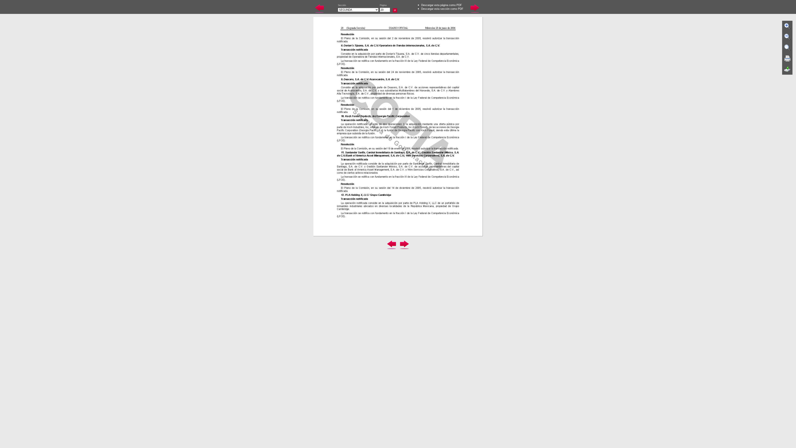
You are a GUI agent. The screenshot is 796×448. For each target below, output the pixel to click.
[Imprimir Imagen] (787, 58)
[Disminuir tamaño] (787, 37)
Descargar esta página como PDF (441, 5)
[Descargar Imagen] (787, 69)
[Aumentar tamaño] (787, 26)
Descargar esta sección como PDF (442, 8)
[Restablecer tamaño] (787, 47)
